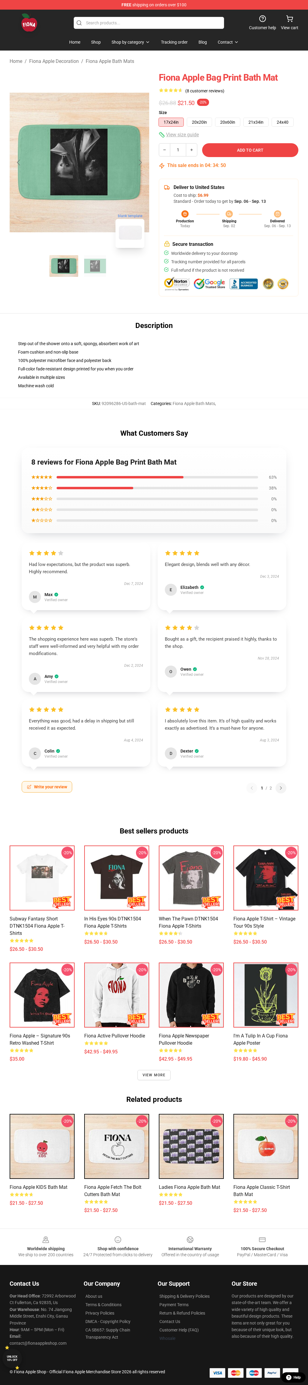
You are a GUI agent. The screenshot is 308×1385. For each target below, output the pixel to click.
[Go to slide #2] (95, 266)
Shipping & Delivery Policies (184, 1296)
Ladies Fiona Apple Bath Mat (189, 1187)
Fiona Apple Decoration (54, 61)
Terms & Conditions (103, 1304)
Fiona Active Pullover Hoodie (114, 1036)
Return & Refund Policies (182, 1313)
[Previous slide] (19, 162)
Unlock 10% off (12, 1358)
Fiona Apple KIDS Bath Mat (38, 1187)
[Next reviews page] (281, 788)
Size (163, 112)
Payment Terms (174, 1304)
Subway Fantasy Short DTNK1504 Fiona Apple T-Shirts (37, 926)
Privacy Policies (99, 1313)
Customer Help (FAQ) (179, 1330)
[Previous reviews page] (251, 788)
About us (93, 1296)
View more (154, 1075)
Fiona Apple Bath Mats (110, 61)
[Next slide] (140, 162)
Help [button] (297, 1377)
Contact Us (169, 1321)
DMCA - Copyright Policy (108, 1321)
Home (16, 61)
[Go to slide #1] (63, 266)
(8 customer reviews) (204, 90)
